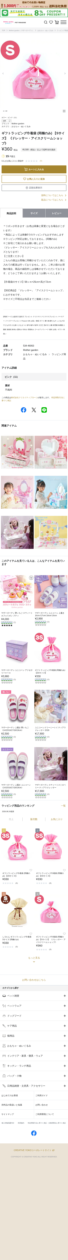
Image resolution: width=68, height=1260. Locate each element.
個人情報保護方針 (8, 1123)
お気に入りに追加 (36, 179)
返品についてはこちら (52, 199)
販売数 (33, 819)
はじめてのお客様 (9, 1095)
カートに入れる (36, 169)
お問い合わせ (41, 1105)
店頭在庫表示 (35, 187)
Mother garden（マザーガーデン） (21, 30)
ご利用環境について (44, 1114)
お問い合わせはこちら (34, 979)
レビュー (57, 213)
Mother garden (18, 124)
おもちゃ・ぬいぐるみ (45, 30)
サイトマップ (7, 1114)
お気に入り (57, 819)
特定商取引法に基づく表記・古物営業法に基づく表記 (47, 1123)
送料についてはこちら (52, 195)
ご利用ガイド (41, 1095)
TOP (3, 30)
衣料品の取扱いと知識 (11, 1105)
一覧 (63, 805)
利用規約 (21, 1123)
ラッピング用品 (62, 30)
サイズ (34, 213)
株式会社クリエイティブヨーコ (24, 397)
